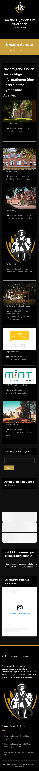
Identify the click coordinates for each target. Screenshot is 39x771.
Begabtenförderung (10, 669)
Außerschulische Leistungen (13, 666)
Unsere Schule (24, 50)
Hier (7, 128)
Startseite (12, 50)
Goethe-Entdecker (23, 674)
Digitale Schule (19, 672)
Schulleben (27, 677)
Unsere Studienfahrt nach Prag (17, 752)
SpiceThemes (19, 767)
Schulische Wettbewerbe (12, 677)
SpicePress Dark (28, 764)
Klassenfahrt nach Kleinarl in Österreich (20, 736)
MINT (34, 674)
